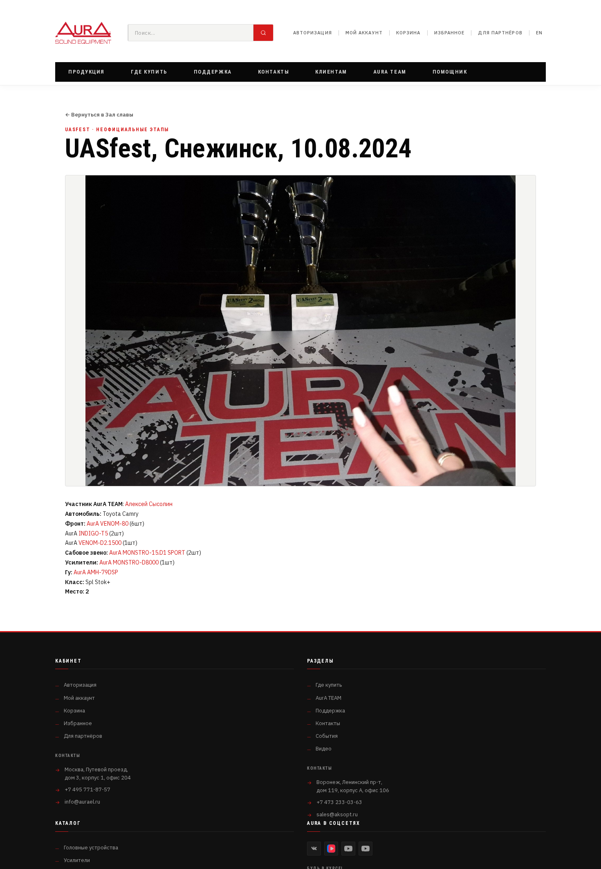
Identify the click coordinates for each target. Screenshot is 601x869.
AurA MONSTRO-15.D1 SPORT (147, 552)
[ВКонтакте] (314, 849)
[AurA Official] (348, 849)
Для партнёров (500, 33)
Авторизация (312, 33)
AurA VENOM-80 (107, 523)
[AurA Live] (365, 849)
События (327, 735)
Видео (324, 748)
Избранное (449, 33)
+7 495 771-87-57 (87, 789)
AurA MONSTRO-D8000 (129, 562)
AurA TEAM (328, 697)
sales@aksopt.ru (337, 814)
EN (539, 33)
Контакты (328, 723)
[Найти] (263, 32)
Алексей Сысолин (149, 504)
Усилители (77, 860)
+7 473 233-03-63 (339, 802)
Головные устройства (91, 847)
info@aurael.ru (82, 801)
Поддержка (330, 710)
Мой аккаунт (364, 33)
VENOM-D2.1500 (99, 542)
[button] (86, 72)
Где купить (329, 684)
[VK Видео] (331, 849)
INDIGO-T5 (93, 533)
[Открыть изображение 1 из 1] (300, 330)
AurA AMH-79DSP (96, 572)
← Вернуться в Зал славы (99, 115)
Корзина (408, 33)
